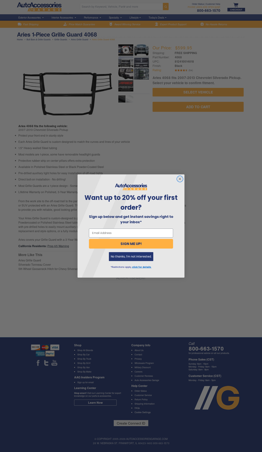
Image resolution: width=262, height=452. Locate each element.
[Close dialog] (180, 179)
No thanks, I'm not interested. (131, 256)
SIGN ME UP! (131, 243)
